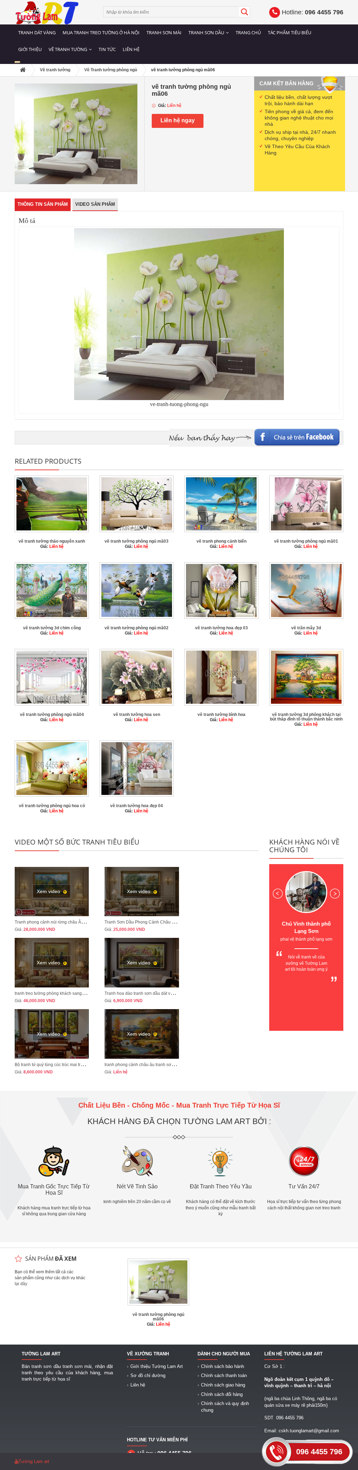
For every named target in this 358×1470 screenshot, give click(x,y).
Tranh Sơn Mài (163, 32)
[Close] (17, 62)
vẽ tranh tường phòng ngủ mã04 (52, 714)
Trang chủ (248, 32)
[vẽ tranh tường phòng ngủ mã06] (76, 133)
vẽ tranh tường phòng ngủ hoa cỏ (52, 805)
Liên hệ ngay (177, 120)
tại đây (21, 1283)
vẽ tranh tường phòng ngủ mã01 (306, 541)
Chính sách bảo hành (222, 1366)
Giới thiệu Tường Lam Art (156, 1366)
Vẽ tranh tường (68, 49)
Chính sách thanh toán (224, 1375)
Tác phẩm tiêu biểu (289, 32)
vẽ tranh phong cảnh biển (221, 541)
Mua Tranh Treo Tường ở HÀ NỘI (101, 32)
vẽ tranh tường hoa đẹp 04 (136, 805)
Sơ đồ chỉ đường (147, 1375)
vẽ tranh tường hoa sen (136, 714)
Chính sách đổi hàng (222, 1394)
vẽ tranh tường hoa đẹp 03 (221, 627)
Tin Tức (107, 49)
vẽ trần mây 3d (306, 627)
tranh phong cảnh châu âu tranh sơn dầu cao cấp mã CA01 (161, 1064)
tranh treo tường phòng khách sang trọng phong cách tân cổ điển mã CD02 (86, 993)
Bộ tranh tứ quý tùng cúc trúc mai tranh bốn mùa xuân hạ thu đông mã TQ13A (88, 1064)
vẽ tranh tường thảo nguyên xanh (52, 541)
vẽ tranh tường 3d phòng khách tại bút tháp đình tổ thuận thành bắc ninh (306, 717)
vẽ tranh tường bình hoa (221, 714)
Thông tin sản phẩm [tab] (42, 204)
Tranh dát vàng (37, 32)
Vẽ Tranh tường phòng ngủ (110, 69)
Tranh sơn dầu (206, 32)
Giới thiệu (30, 49)
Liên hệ (131, 49)
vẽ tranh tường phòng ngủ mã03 (137, 541)
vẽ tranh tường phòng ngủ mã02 (137, 627)
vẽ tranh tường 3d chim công (52, 627)
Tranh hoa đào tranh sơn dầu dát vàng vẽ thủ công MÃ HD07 (162, 993)
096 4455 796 (319, 1451)
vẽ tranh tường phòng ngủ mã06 (158, 1316)
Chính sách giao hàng (223, 1385)
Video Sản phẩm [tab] (95, 204)
